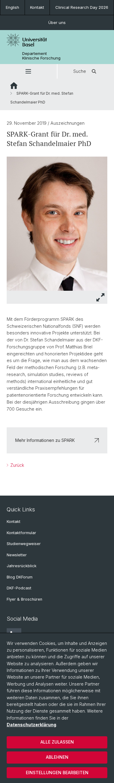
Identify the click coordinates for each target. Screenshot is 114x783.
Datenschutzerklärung (31, 724)
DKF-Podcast (19, 588)
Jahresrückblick (21, 566)
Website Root (13, 85)
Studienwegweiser (24, 543)
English (12, 7)
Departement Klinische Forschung (41, 55)
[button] (28, 71)
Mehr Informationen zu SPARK (45, 440)
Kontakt (37, 7)
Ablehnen (57, 757)
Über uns (57, 22)
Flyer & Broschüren (24, 599)
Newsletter (17, 555)
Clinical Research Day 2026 (81, 7)
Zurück (16, 465)
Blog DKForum (20, 577)
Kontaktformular (21, 532)
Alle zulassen (57, 741)
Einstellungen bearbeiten (57, 772)
